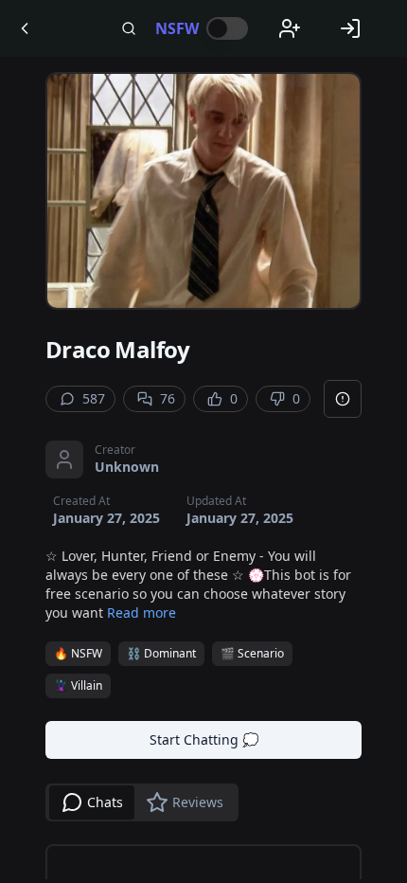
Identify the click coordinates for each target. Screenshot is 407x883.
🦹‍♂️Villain (78, 685)
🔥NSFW (78, 653)
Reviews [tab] (197, 802)
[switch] (227, 28)
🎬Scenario (252, 653)
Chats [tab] (105, 802)
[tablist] (142, 802)
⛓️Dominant (161, 653)
